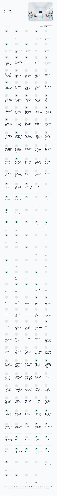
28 (12, 488)
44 (42, 488)
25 (51, 486)
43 (40, 488)
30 (16, 488)
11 (25, 486)
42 (38, 488)
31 (18, 488)
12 (27, 486)
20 (42, 486)
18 (38, 486)
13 (29, 486)
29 (14, 488)
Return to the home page (7, 495)
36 (27, 488)
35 (25, 488)
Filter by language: (41, 26)
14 (31, 486)
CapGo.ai (52, 495)
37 (29, 488)
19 (40, 486)
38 (31, 488)
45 (44, 488)
